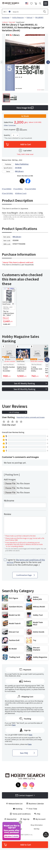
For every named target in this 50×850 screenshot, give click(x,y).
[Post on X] (22, 181)
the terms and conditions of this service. (26, 561)
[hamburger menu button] (45, 3)
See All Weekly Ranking (24, 383)
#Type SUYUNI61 (7, 193)
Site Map (36, 829)
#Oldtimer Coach (20, 193)
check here (41, 689)
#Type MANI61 (18, 189)
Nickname (9, 500)
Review (7, 514)
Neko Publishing (22, 164)
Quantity (7, 135)
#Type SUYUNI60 (30, 189)
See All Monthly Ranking (24, 389)
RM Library (19, 171)
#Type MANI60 (6, 189)
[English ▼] (26, 3)
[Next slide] (48, 62)
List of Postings (14, 412)
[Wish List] (31, 3)
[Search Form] (40, 3)
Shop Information (37, 825)
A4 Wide (18, 167)
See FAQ (24, 752)
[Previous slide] (2, 62)
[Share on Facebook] (27, 181)
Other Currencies (10, 125)
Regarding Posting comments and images (31, 417)
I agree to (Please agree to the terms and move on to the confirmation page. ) (26, 562)
